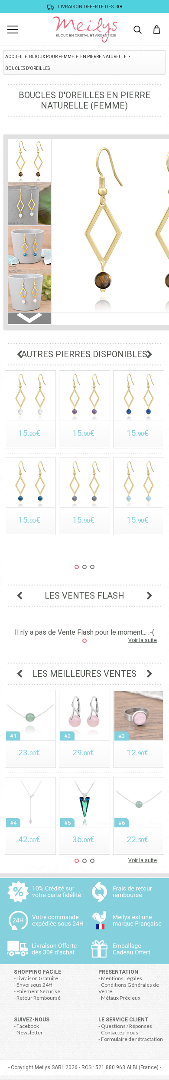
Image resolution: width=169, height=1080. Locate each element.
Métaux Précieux (120, 997)
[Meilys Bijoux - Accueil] (84, 29)
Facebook (27, 1026)
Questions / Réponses (126, 1026)
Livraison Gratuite (37, 978)
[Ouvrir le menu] (12, 29)
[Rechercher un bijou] (137, 29)
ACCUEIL (14, 56)
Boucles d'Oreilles (27, 68)
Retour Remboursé (38, 997)
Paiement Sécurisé (38, 991)
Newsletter (29, 1032)
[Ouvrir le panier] (156, 29)
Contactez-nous (119, 1032)
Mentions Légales (121, 978)
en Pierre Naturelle (103, 56)
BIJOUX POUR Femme (51, 56)
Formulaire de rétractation (132, 1039)
